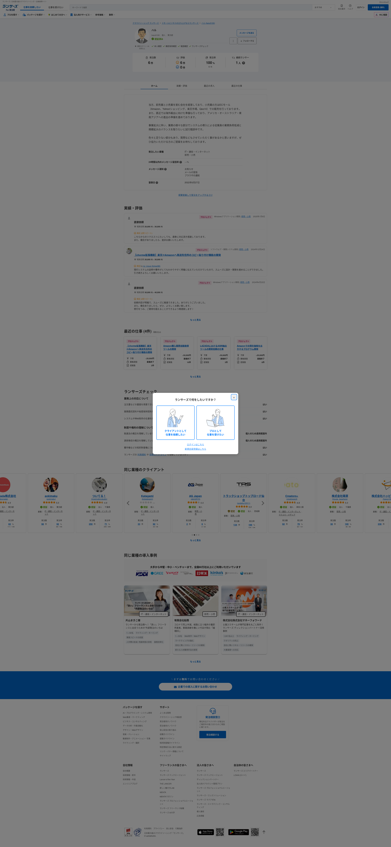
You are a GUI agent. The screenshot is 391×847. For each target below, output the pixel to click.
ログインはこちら (195, 444)
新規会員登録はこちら (195, 448)
